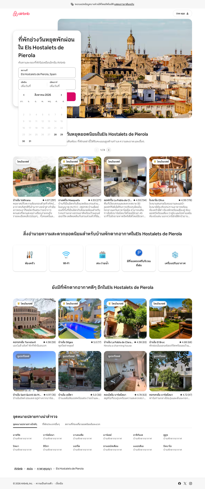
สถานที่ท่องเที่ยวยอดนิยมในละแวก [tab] (82, 424)
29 (61, 134)
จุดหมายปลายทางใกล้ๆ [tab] (25, 424)
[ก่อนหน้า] (96, 150)
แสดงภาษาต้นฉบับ (124, 4)
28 (55, 134)
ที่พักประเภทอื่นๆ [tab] (51, 424)
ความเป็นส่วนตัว (44, 483)
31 (30, 141)
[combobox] (47, 74)
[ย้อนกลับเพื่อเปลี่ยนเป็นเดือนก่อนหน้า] (24, 95)
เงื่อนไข (59, 483)
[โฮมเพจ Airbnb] (21, 13)
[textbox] (32, 86)
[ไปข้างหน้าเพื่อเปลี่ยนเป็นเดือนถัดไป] (61, 95)
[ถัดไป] (108, 150)
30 (23, 141)
